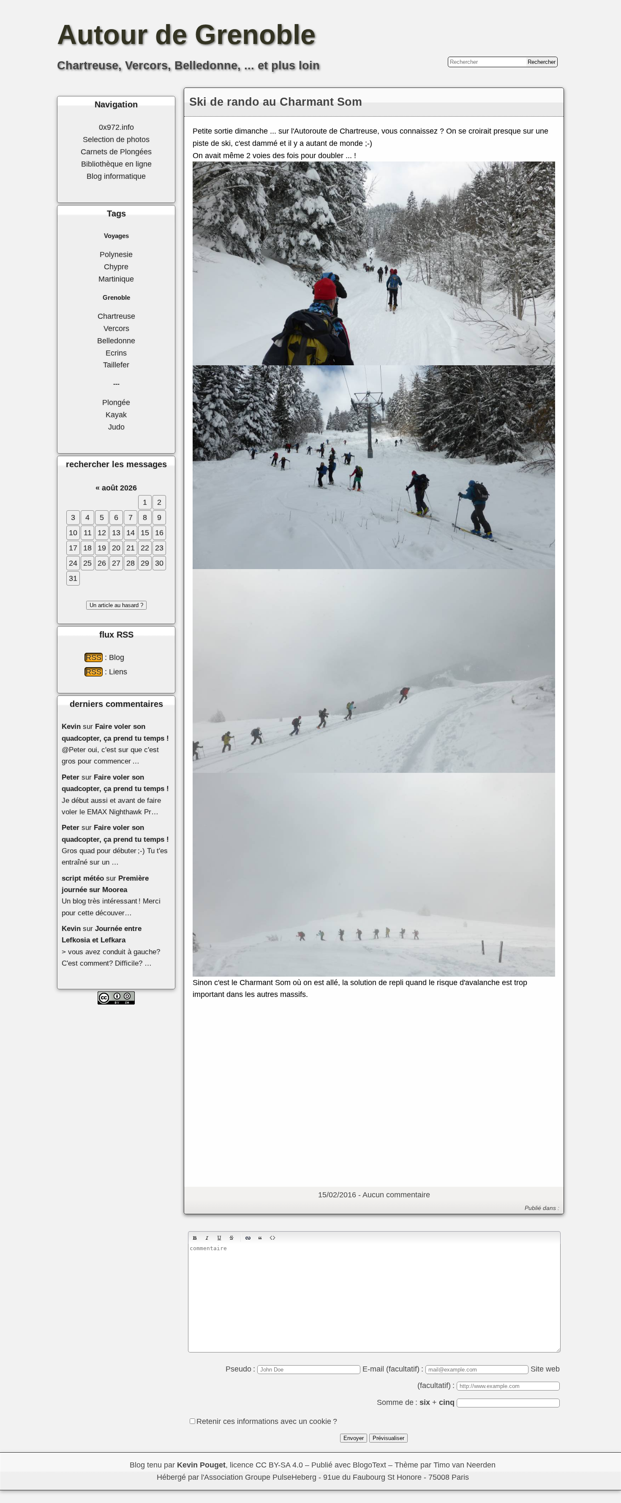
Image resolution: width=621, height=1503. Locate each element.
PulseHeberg (294, 1477)
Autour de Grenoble (186, 34)
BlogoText (369, 1465)
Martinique (116, 279)
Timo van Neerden (464, 1465)
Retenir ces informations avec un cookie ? (266, 1421)
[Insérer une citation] (260, 1238)
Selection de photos (116, 139)
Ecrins (116, 353)
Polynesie (116, 254)
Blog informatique (116, 176)
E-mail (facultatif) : (393, 1369)
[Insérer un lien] (248, 1238)
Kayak (116, 415)
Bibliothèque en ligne (116, 164)
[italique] (207, 1238)
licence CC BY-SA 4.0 (266, 1465)
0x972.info (116, 127)
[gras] (195, 1238)
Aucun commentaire (396, 1195)
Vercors (116, 328)
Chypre (116, 267)
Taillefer (116, 365)
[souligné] (219, 1238)
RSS (93, 657)
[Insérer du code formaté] (272, 1238)
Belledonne (116, 341)
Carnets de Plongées (116, 152)
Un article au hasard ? (116, 605)
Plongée (116, 402)
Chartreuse (116, 316)
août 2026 (119, 488)
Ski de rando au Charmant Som (275, 102)
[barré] (231, 1238)
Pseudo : (241, 1369)
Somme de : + (416, 1402)
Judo (116, 427)
